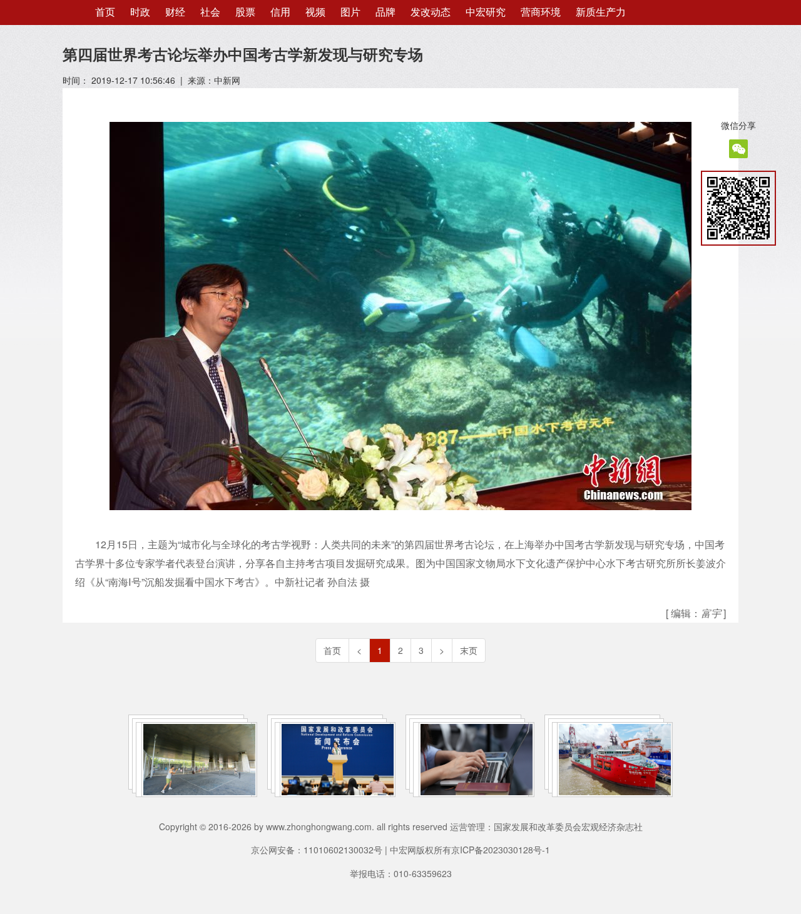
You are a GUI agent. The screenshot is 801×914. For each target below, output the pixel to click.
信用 (280, 12)
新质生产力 (601, 12)
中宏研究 (486, 12)
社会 (210, 12)
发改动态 (431, 12)
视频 (315, 12)
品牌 (385, 12)
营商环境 (541, 12)
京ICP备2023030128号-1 (500, 849)
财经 (175, 12)
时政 (140, 12)
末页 (468, 650)
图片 (350, 12)
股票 (245, 12)
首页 (105, 12)
